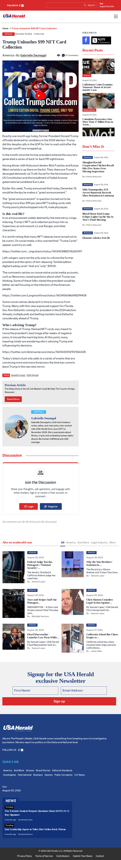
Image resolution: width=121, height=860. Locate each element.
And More (83, 542)
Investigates (9, 775)
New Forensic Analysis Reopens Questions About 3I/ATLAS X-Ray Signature (37, 813)
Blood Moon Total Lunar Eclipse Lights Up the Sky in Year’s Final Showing (97, 216)
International (25, 775)
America (8, 34)
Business (38, 775)
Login (28, 506)
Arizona (30, 770)
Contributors (62, 856)
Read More (13, 399)
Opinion (49, 775)
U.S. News (79, 775)
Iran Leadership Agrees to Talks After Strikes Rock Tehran (35, 829)
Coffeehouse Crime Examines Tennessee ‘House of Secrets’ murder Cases (97, 87)
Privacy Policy (24, 856)
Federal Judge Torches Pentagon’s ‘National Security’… (39, 564)
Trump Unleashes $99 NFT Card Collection (34, 28)
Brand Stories (43, 770)
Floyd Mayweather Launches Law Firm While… (43, 636)
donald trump (18, 375)
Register (51, 506)
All (62, 542)
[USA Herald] (14, 16)
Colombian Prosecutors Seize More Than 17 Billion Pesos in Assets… (97, 122)
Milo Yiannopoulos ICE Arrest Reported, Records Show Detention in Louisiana (98, 192)
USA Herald (32, 375)
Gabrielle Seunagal (33, 55)
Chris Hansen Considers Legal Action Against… (99, 601)
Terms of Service (44, 856)
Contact (100, 856)
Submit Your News (82, 856)
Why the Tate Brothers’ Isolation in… (99, 563)
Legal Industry (99, 542)
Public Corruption (63, 775)
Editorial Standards (62, 770)
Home (5, 28)
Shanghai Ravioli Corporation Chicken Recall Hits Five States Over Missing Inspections (98, 167)
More (112, 542)
